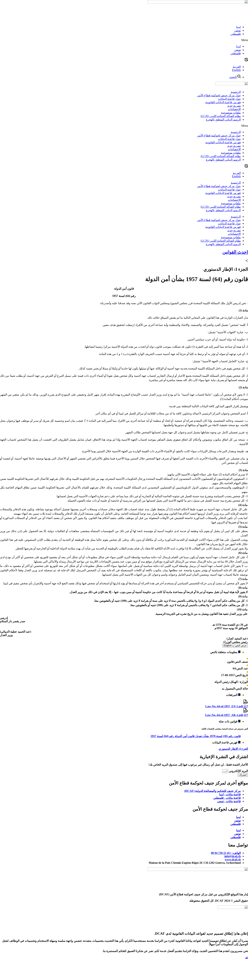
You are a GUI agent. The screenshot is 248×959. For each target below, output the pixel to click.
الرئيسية (236, 91)
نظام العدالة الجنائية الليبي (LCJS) (221, 116)
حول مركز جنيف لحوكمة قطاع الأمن (219, 95)
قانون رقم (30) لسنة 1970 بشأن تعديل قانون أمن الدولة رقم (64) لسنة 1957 (196, 736)
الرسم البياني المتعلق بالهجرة (223, 119)
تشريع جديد (234, 105)
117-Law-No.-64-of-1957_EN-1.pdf (226, 706)
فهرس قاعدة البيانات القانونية (223, 102)
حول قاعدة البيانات (229, 98)
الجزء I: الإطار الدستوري (233, 748)
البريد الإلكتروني (238, 770)
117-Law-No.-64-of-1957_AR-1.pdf (226, 715)
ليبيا (238, 26)
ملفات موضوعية (231, 112)
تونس (237, 30)
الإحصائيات (234, 109)
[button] (124, 40)
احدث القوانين (235, 252)
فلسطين (235, 33)
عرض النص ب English (235, 645)
